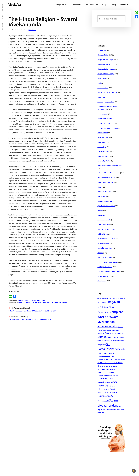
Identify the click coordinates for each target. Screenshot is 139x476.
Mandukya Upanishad (105, 182)
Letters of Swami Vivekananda (108, 173)
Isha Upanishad (103, 137)
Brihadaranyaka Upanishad (107, 92)
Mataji (117, 330)
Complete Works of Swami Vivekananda (31, 301)
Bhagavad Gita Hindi (104, 64)
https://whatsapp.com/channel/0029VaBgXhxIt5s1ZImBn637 (32, 311)
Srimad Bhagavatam (104, 248)
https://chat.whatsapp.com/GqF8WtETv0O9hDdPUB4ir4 (30, 319)
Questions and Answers (106, 206)
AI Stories (122, 298)
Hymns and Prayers (104, 119)
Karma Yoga (101, 147)
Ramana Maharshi (104, 220)
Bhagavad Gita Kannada (106, 69)
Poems (108, 333)
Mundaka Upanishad (104, 192)
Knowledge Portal (103, 161)
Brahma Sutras (102, 88)
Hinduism (50, 302)
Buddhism (101, 97)
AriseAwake (101, 50)
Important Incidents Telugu (107, 128)
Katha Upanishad (103, 151)
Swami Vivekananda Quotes (107, 262)
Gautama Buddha (107, 326)
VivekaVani (15, 4)
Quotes (100, 210)
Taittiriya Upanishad (104, 267)
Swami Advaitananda (117, 359)
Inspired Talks (102, 133)
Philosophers (102, 196)
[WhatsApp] (137, 13)
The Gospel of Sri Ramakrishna (108, 271)
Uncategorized (102, 276)
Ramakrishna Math (119, 337)
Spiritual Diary (102, 234)
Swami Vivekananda (61, 302)
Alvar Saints (101, 302)
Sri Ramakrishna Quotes (106, 239)
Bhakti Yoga (101, 78)
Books (99, 83)
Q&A (123, 333)
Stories (100, 253)
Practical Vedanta (116, 333)
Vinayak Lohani (112, 410)
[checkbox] (134, 471)
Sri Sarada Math (103, 243)
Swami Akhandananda (106, 363)
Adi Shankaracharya (113, 298)
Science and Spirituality (106, 229)
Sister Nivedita (113, 340)
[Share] (137, 17)
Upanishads (101, 281)
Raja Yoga (101, 215)
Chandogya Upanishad (105, 102)
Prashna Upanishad (104, 201)
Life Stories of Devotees (106, 178)
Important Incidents (104, 123)
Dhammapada (102, 114)
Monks (99, 187)
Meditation (101, 333)
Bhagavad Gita (102, 55)
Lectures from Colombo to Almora (109, 166)
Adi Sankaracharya (102, 298)
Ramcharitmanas (103, 224)
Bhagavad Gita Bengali (105, 60)
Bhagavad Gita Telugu (105, 74)
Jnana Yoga (101, 142)
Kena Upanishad (103, 156)
